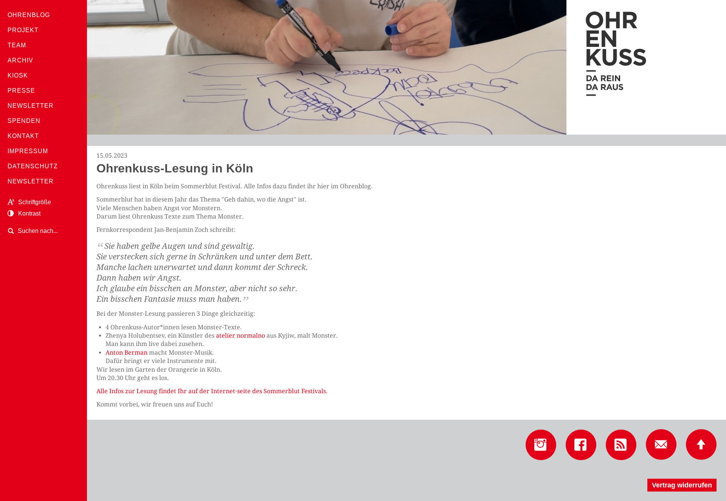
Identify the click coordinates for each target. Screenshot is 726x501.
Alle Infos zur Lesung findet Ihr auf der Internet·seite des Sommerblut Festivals (211, 391)
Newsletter (31, 105)
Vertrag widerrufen (682, 485)
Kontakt (23, 136)
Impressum (28, 151)
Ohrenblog (29, 15)
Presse (21, 90)
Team (17, 45)
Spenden (24, 121)
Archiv (20, 60)
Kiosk (18, 75)
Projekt (23, 30)
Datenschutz (33, 166)
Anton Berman (126, 352)
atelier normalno (240, 335)
